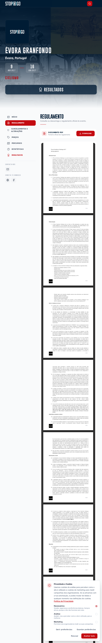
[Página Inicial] (12, 4)
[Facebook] (13, 180)
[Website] (7, 180)
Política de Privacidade (63, 601)
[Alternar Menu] (96, 4)
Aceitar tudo (89, 636)
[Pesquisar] (89, 3)
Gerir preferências (64, 629)
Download (87, 133)
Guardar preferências (86, 629)
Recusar (74, 636)
